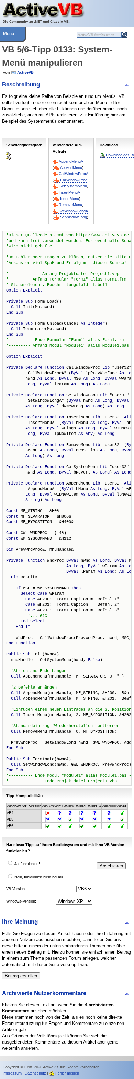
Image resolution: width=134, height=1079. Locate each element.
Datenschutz (35, 1073)
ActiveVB (25, 72)
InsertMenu (69, 198)
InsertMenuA (69, 192)
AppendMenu (71, 167)
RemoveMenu (70, 205)
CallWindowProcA (73, 174)
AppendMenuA (71, 161)
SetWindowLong (73, 217)
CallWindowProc (73, 180)
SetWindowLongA (73, 211)
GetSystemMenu (73, 186)
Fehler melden (67, 1073)
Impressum (12, 1073)
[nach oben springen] (128, 84)
